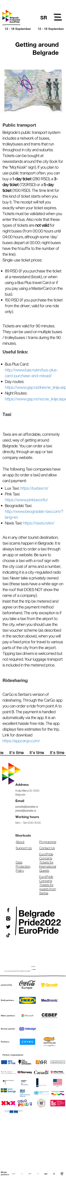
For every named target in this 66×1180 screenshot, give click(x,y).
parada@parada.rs (26, 806)
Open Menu (58, 18)
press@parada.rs (25, 810)
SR (43, 17)
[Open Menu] (58, 18)
